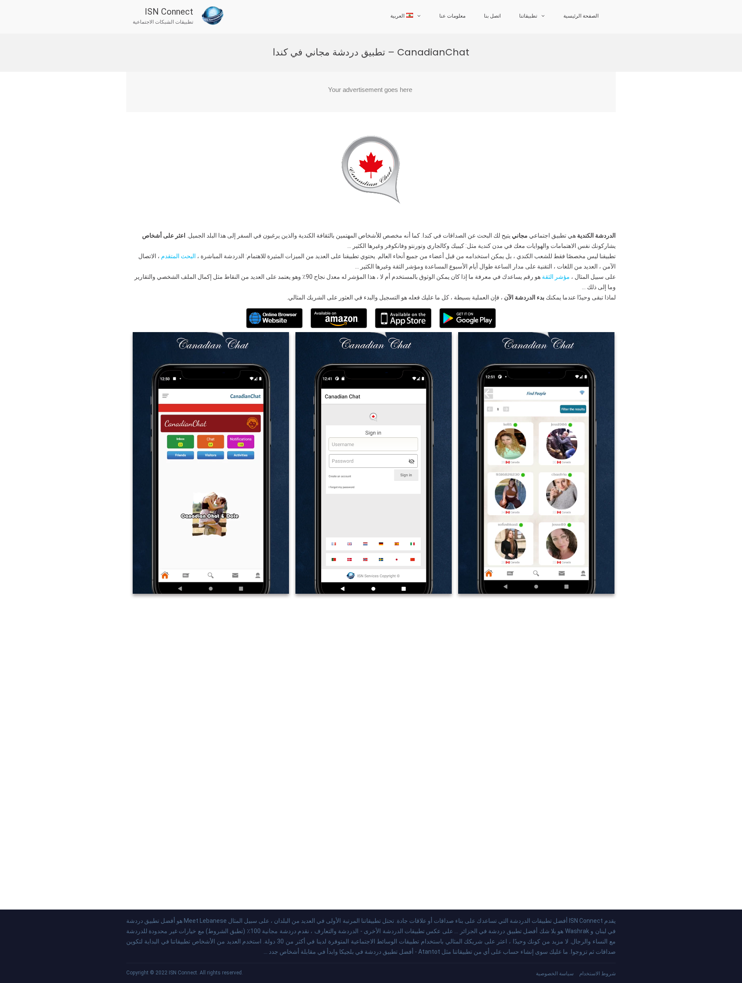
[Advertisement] (371, 92)
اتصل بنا (492, 16)
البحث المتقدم (178, 256)
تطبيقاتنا (528, 16)
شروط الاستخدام (597, 974)
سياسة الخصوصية (555, 974)
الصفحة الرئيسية (581, 16)
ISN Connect (169, 11)
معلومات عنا (452, 16)
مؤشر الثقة (555, 276)
